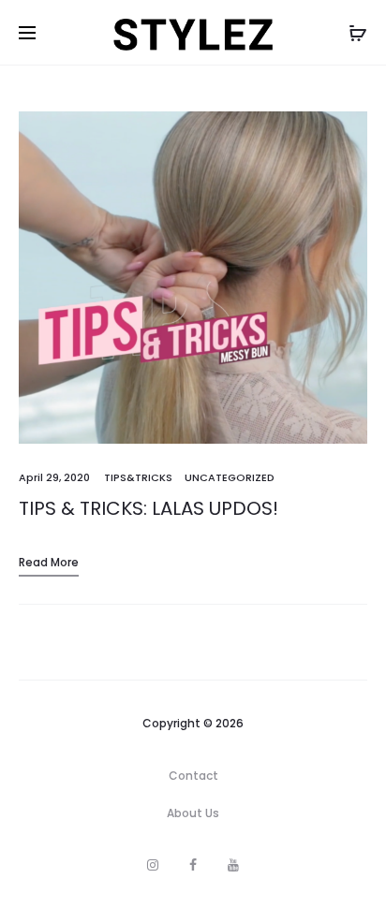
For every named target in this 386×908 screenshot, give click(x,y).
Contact (193, 776)
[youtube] (233, 864)
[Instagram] (152, 864)
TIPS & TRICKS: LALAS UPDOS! (148, 508)
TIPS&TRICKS (138, 477)
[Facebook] (193, 864)
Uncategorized (230, 477)
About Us (193, 813)
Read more (49, 562)
